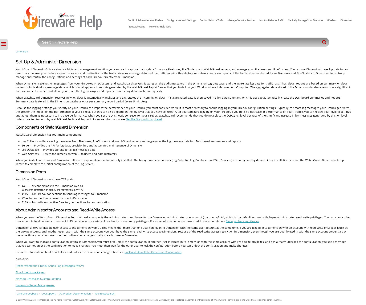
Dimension (346, 20)
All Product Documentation (75, 293)
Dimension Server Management (35, 285)
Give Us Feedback (27, 293)
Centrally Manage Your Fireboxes (305, 20)
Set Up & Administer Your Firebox (145, 20)
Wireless (331, 20)
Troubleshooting (136, 26)
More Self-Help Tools (160, 26)
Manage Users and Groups (242, 221)
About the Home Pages (30, 272)
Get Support (48, 293)
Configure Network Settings (181, 20)
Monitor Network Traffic (271, 20)
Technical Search (105, 293)
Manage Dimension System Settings (38, 278)
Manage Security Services (241, 20)
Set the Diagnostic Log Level (144, 119)
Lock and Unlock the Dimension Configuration (153, 252)
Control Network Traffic (212, 20)
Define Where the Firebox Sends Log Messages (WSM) (50, 265)
